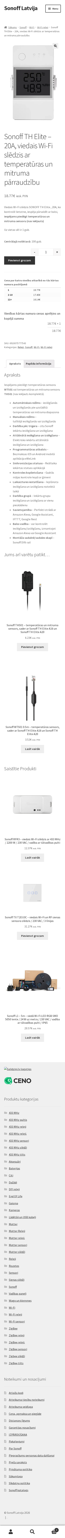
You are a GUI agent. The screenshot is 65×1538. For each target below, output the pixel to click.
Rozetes (14, 1266)
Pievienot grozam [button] (32, 647)
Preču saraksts (18, 1462)
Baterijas (14, 1168)
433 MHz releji (17, 1126)
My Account (11, 1532)
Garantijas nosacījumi (22, 1427)
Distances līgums (19, 1420)
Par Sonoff (15, 1448)
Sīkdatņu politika (19, 1483)
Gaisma (13, 1203)
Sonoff (23, 27)
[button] (55, 46)
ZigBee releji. (17, 1342)
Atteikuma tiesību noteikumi (26, 1399)
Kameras (14, 1210)
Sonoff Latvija (21, 8)
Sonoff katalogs (18, 1490)
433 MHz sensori (19, 1140)
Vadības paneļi (17, 1293)
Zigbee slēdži (17, 1356)
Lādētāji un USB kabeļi (22, 1217)
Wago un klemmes (20, 1300)
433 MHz (14, 1113)
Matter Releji (17, 1231)
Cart (50, 1528)
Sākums (12, 27)
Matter (13, 1224)
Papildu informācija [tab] (38, 363)
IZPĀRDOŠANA (18, 1434)
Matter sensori (18, 1245)
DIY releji (14, 1189)
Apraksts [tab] (15, 363)
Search (32, 1532)
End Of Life (15, 1196)
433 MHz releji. (18, 1133)
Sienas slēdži (16, 1279)
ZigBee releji (16, 1335)
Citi (11, 1175)
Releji (21, 347)
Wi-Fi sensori (17, 1321)
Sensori (13, 1272)
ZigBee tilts (16, 1363)
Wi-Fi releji (42, 27)
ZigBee (13, 1328)
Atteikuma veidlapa (21, 1406)
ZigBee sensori (18, 1349)
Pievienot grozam (19, 260)
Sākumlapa (16, 1476)
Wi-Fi (31, 27)
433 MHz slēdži (18, 1147)
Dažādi (13, 1182)
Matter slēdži (17, 1252)
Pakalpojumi (16, 1441)
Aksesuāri (15, 1161)
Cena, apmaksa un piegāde (25, 1413)
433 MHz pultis (18, 1120)
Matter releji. (17, 1238)
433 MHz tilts (17, 1154)
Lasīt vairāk (32, 749)
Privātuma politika (20, 1469)
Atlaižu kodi (16, 1393)
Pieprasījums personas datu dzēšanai (31, 1455)
